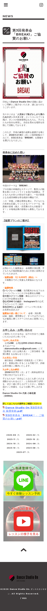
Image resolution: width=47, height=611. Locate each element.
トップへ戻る (24, 550)
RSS (24, 598)
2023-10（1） (13, 448)
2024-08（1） (33, 443)
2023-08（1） (33, 448)
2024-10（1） (14, 443)
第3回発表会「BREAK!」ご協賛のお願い (26, 34)
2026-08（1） (13, 435)
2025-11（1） (13, 439)
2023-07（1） (23, 452)
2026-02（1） (33, 435)
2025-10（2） (33, 439)
